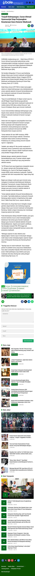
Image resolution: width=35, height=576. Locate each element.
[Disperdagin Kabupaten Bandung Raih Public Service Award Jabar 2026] (5, 372)
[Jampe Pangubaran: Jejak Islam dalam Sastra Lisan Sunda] (5, 362)
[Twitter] (25, 301)
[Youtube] (12, 560)
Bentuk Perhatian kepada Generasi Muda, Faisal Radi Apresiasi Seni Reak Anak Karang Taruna (21, 527)
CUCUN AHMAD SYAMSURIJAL (20, 286)
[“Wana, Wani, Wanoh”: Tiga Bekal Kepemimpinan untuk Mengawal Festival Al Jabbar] (4, 461)
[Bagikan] (32, 25)
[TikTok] (15, 560)
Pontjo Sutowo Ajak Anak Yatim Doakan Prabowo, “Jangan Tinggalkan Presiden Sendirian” (20, 436)
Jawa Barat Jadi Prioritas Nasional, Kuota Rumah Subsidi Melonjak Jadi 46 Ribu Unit (19, 521)
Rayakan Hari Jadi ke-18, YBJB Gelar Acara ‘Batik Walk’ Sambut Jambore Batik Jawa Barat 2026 (21, 453)
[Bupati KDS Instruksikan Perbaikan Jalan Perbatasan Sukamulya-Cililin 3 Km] (5, 403)
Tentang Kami (5, 568)
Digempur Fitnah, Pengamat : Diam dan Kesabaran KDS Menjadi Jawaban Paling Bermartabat (19, 534)
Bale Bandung (5, 14)
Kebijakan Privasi (16, 568)
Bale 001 (7, 25)
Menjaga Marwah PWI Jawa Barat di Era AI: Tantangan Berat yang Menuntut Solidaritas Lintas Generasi (21, 469)
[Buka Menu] (30, 3)
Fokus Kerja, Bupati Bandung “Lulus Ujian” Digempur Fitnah (19, 547)
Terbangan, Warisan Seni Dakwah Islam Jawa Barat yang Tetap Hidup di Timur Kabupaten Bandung (20, 508)
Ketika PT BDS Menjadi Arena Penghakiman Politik (19, 501)
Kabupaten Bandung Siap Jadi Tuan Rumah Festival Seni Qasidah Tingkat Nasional (19, 514)
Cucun (8, 286)
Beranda (3, 566)
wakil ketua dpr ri (16, 290)
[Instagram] (9, 560)
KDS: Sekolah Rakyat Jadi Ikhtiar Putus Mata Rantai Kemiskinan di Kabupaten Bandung (20, 540)
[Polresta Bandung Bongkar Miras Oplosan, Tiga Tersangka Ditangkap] (5, 382)
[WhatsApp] (32, 301)
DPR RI (5, 288)
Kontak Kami (20, 566)
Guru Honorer (13, 288)
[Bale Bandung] (12, 2)
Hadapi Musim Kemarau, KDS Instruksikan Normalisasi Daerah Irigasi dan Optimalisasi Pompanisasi (21, 391)
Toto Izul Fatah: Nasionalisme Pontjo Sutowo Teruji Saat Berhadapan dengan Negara (20, 444)
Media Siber (11, 566)
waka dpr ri (6, 290)
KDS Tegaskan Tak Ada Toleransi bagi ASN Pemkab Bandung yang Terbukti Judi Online (22, 350)
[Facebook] (22, 301)
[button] (27, 3)
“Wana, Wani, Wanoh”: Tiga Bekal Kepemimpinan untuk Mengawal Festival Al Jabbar (21, 461)
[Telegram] (28, 301)
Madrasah (21, 288)
